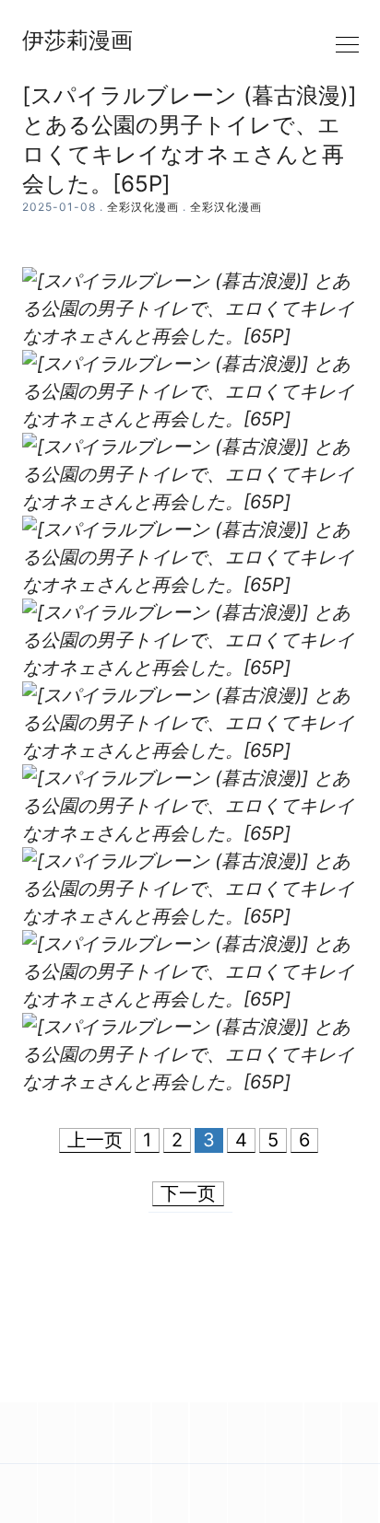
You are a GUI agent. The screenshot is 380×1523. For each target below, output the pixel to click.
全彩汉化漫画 (143, 207)
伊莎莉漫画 (77, 40)
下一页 (188, 1193)
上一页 (95, 1140)
